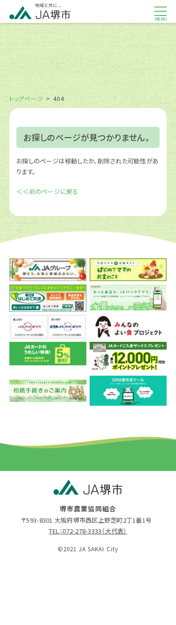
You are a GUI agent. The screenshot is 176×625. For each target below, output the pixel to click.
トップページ (26, 98)
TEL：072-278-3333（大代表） (88, 530)
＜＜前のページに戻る (47, 191)
